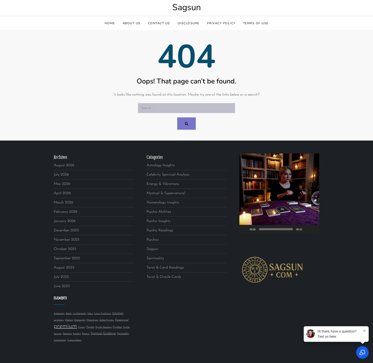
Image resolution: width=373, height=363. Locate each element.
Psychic (90, 327)
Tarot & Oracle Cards (164, 277)
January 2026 (65, 221)
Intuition (117, 313)
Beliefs (69, 313)
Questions (67, 334)
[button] (279, 193)
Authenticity (59, 313)
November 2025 (66, 239)
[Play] (245, 229)
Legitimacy (59, 320)
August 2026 (64, 165)
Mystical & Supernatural (166, 193)
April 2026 (62, 193)
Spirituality (123, 333)
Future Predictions (102, 313)
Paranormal (121, 320)
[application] (279, 193)
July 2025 (61, 277)
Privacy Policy (221, 23)
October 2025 (65, 249)
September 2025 (67, 258)
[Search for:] (186, 108)
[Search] (186, 123)
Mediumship (79, 320)
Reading (77, 334)
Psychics (117, 327)
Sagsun (186, 7)
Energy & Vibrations (163, 184)
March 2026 (63, 202)
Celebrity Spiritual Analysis (168, 174)
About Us (132, 23)
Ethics (90, 313)
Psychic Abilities (159, 212)
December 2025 (66, 230)
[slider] (276, 229)
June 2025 (62, 286)
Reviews (86, 334)
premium (65, 326)
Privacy (81, 327)
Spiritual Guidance (103, 333)
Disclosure (188, 23)
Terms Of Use (256, 23)
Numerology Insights (163, 202)
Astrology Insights (161, 165)
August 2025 (64, 267)
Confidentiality (79, 313)
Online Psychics (107, 320)
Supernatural (60, 340)
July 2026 (61, 174)
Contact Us (159, 23)
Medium (69, 320)
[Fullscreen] (313, 229)
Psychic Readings (103, 327)
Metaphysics (92, 320)
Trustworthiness (74, 340)
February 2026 (65, 212)
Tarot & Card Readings (165, 267)
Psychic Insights (158, 221)
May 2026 (62, 184)
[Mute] (307, 229)
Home (110, 23)
